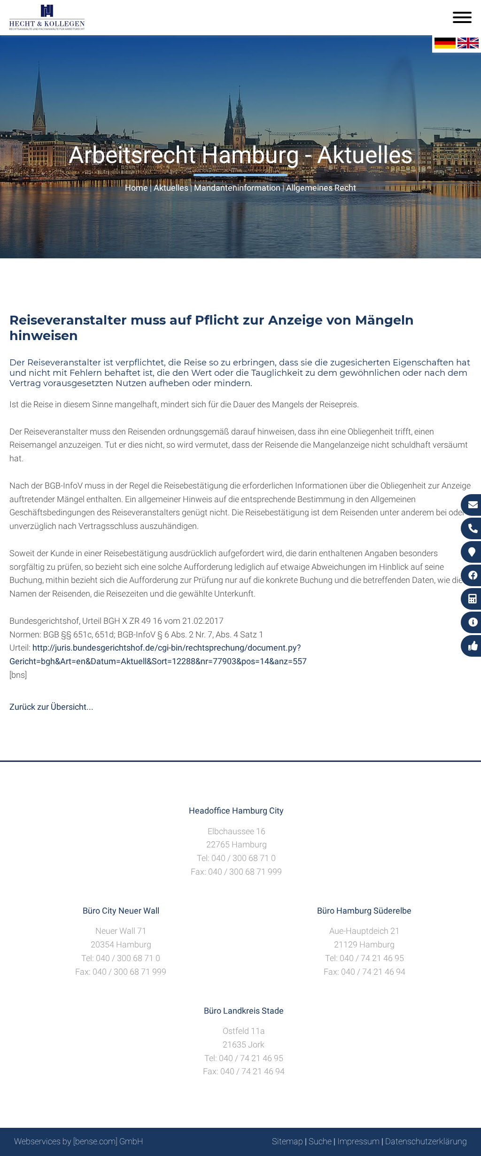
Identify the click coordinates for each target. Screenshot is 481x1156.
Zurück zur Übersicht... (51, 707)
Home (136, 188)
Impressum (358, 1141)
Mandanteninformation (237, 188)
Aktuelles (171, 188)
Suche (320, 1141)
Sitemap (287, 1141)
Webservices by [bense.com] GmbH (78, 1141)
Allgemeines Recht (321, 188)
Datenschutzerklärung (426, 1141)
